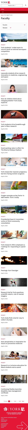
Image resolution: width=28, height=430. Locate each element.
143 (20, 401)
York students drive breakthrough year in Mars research (13, 125)
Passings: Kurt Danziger (9, 270)
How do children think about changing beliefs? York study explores (11, 101)
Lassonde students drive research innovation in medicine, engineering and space (14, 75)
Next (23, 401)
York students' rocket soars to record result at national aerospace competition (13, 49)
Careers (2, 427)
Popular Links (11, 5)
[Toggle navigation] (3, 12)
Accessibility (3, 426)
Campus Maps (3, 421)
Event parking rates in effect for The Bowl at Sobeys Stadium (12, 149)
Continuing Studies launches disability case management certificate (11, 391)
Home (2, 15)
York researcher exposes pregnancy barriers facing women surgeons (14, 173)
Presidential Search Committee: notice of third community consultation (12, 221)
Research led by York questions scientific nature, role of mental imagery (12, 294)
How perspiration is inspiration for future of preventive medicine (13, 343)
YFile (2, 9)
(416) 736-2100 (4, 420)
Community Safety (4, 423)
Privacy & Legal (4, 424)
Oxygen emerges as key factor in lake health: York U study (12, 196)
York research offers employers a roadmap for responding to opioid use (13, 247)
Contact (2, 418)
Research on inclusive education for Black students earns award (14, 366)
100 (15, 401)
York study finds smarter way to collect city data (12, 319)
